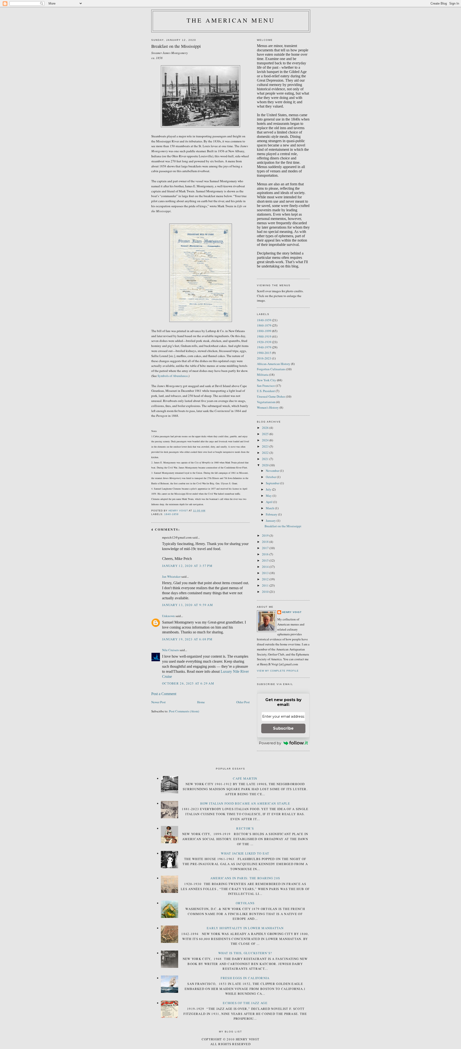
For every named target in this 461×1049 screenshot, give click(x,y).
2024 (265, 440)
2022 (265, 452)
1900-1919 (264, 336)
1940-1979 (264, 347)
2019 (265, 535)
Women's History (268, 407)
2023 (265, 446)
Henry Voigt (292, 612)
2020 (265, 465)
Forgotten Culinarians (271, 369)
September (273, 483)
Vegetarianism (266, 402)
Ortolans (245, 903)
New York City (266, 380)
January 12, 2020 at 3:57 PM (187, 566)
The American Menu (231, 20)
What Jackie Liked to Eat (245, 853)
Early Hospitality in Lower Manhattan (245, 928)
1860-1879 (264, 325)
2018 (265, 542)
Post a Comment (163, 694)
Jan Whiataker (171, 576)
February (272, 514)
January (271, 520)
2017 (265, 548)
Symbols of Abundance (173, 376)
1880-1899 (264, 331)
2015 (265, 560)
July (269, 489)
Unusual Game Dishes (271, 396)
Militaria (262, 374)
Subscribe (283, 728)
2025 (265, 434)
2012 (265, 579)
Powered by (270, 743)
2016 (265, 554)
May (269, 495)
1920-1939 (264, 342)
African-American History (273, 364)
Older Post (243, 702)
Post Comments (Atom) (184, 711)
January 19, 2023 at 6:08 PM (187, 639)
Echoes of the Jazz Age (245, 1003)
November (273, 470)
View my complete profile (278, 670)
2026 (265, 427)
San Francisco (266, 385)
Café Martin (245, 778)
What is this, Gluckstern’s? (245, 953)
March (270, 508)
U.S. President (266, 391)
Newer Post (158, 702)
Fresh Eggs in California (245, 978)
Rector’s (245, 828)
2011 (265, 585)
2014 (265, 566)
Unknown (168, 616)
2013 (265, 573)
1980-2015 (264, 353)
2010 (265, 591)
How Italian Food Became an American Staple (245, 803)
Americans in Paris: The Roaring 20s (245, 878)
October (271, 477)
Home (201, 702)
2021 (265, 459)
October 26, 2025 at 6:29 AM (188, 683)
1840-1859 (171, 514)
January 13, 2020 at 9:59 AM (187, 605)
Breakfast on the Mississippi (283, 526)
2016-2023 (264, 358)
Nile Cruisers (170, 650)
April (269, 502)
